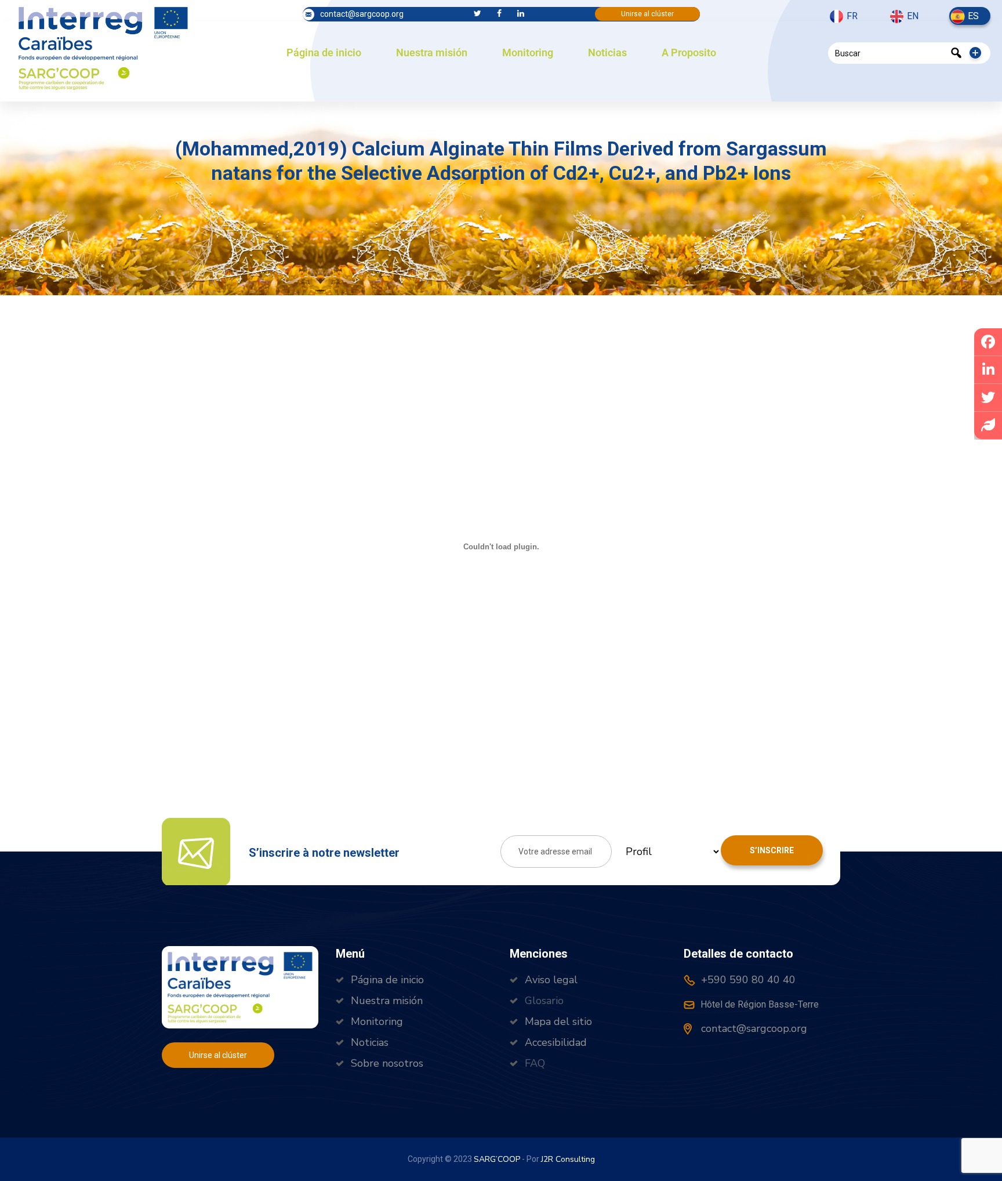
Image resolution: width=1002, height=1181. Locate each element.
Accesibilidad (556, 1042)
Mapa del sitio (558, 1021)
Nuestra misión (431, 52)
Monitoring (527, 52)
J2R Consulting (568, 1159)
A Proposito (689, 52)
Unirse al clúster (647, 14)
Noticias (607, 52)
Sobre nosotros (387, 1063)
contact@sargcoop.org (362, 14)
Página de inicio (323, 52)
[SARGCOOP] (103, 47)
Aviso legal (551, 980)
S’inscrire (772, 850)
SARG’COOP (497, 1159)
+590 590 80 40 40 (747, 980)
